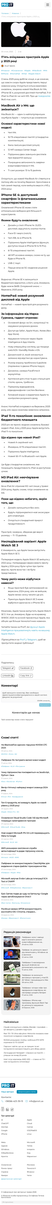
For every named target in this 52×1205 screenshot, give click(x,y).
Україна (4, 1172)
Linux (29, 1134)
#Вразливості (27, 888)
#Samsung (16, 903)
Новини (15, 13)
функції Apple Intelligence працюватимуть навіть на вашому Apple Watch (25, 630)
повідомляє (44, 96)
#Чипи (11, 754)
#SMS (17, 857)
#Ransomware (25, 918)
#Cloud (4, 797)
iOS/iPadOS (32, 1130)
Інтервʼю (31, 1149)
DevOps (4, 1127)
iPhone (4, 1134)
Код (28, 1153)
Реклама (31, 1165)
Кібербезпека (7, 1153)
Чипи (29, 1175)
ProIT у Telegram (28, 639)
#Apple (27, 70)
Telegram (12, 1109)
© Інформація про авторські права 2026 (19, 1192)
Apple (29, 1120)
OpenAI (4, 1146)
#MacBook (36, 70)
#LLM (13, 766)
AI (2, 1120)
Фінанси (30, 1172)
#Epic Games (6, 903)
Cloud (29, 1123)
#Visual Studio (15, 827)
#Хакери (4, 918)
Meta (3, 1142)
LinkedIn (7, 1109)
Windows (5, 1149)
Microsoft (31, 1142)
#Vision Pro (11, 812)
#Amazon (4, 857)
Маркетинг (32, 1156)
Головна (5, 13)
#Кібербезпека (15, 888)
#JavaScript (10, 781)
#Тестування (20, 766)
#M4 (45, 70)
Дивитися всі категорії (11, 1179)
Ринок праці (6, 1168)
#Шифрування (17, 797)
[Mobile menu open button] (48, 5)
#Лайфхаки (5, 766)
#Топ (9, 797)
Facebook (2, 1109)
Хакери (4, 1175)
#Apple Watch (34, 74)
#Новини (5, 70)
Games (30, 1127)
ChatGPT (5, 1123)
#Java (3, 781)
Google (4, 1130)
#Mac (19, 872)
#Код (23, 827)
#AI (16, 754)
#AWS (11, 857)
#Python (19, 781)
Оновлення (6, 1165)
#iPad (24, 74)
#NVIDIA (4, 754)
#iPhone (4, 74)
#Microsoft (5, 827)
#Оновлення (17, 70)
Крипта (4, 1156)
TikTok (29, 1146)
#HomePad (15, 74)
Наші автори (7, 1092)
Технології (31, 1168)
